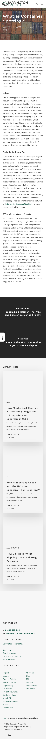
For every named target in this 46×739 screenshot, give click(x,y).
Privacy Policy (17, 729)
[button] (42, 4)
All (31, 27)
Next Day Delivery (10, 682)
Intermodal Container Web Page (19, 204)
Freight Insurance (10, 692)
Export (6, 676)
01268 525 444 (12, 630)
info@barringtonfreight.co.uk (20, 633)
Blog (28, 676)
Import (6, 673)
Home (5, 718)
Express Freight (9, 679)
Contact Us (30, 688)
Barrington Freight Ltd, (13, 644)
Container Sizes (9, 695)
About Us (30, 673)
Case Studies (8, 707)
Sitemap (7, 729)
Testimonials (31, 685)
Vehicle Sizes (8, 698)
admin (8, 27)
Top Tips (29, 682)
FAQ (27, 679)
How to (15, 548)
